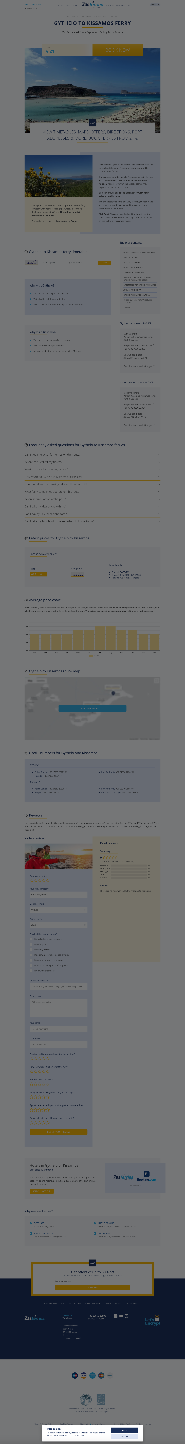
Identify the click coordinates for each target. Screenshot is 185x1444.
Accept (124, 1430)
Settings (124, 1436)
